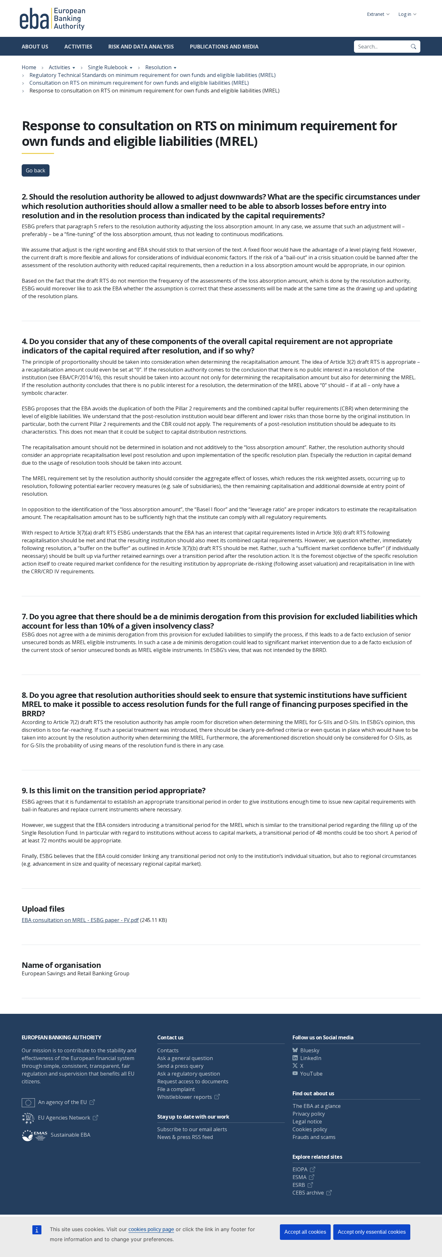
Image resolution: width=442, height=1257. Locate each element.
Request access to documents (192, 1081)
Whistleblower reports (184, 1096)
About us (35, 46)
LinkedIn (310, 1058)
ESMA (299, 1177)
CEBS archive (308, 1192)
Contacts (168, 1050)
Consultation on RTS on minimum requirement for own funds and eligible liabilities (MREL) (139, 82)
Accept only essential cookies (372, 1232)
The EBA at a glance (317, 1106)
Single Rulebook (107, 67)
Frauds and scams (314, 1137)
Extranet (375, 14)
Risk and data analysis (141, 46)
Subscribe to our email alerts (192, 1129)
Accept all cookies (305, 1232)
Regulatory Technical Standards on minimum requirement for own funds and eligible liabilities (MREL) (152, 75)
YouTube (311, 1073)
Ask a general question (185, 1058)
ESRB (299, 1184)
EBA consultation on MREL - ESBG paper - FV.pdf (80, 920)
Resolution (158, 67)
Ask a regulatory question (188, 1073)
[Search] (413, 46)
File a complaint (176, 1089)
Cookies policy (310, 1129)
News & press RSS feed (185, 1137)
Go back (35, 170)
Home (29, 67)
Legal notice (307, 1121)
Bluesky (309, 1050)
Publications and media (224, 46)
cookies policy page (151, 1229)
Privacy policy (309, 1113)
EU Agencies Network (64, 1117)
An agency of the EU (62, 1102)
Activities (78, 46)
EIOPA (300, 1169)
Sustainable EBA (70, 1134)
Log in (404, 14)
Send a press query (180, 1065)
